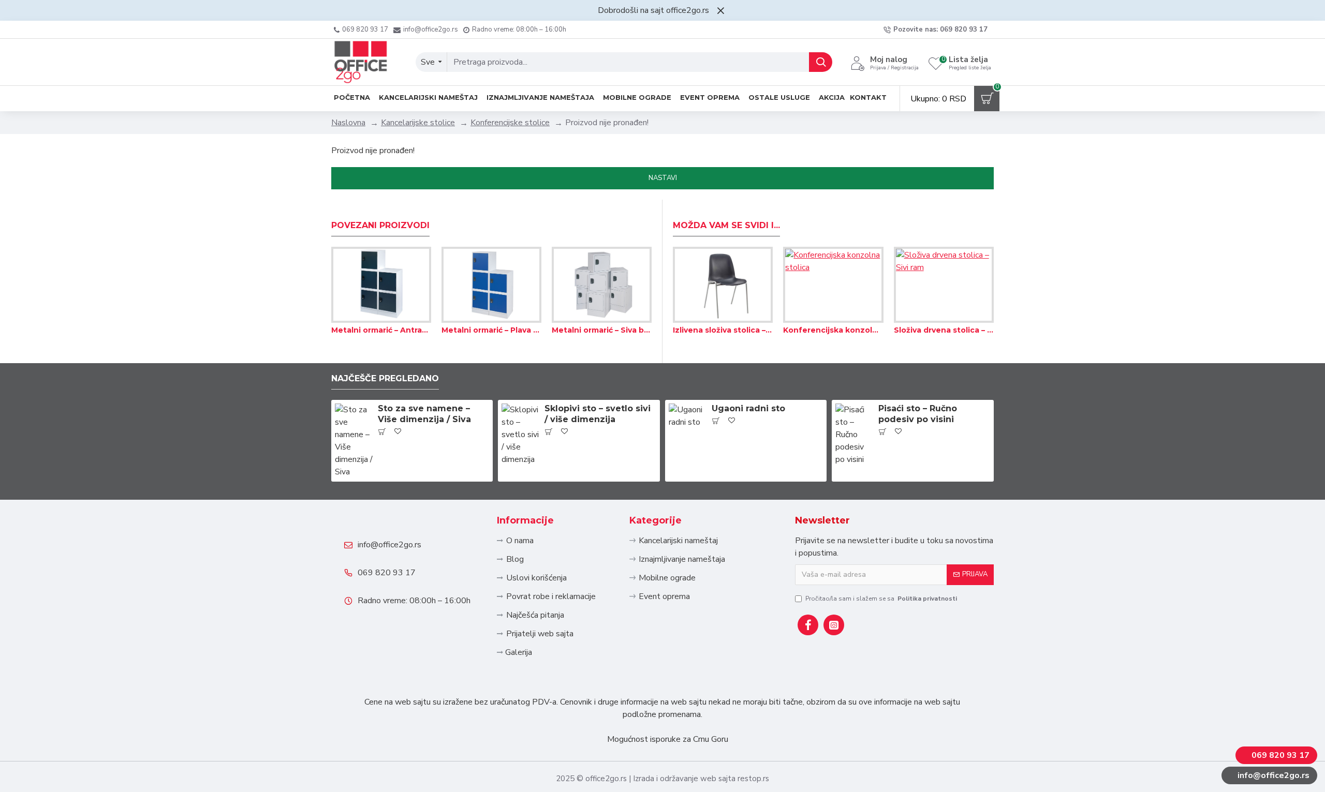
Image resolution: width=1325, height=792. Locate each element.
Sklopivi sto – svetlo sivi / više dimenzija (597, 414)
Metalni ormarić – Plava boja (491, 330)
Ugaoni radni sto (748, 408)
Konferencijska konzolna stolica (833, 330)
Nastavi (663, 178)
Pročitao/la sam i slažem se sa (881, 598)
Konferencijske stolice (510, 122)
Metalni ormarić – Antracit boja (381, 330)
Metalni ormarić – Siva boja (602, 330)
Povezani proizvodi (380, 225)
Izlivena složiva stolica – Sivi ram (723, 330)
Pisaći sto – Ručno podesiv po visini (917, 414)
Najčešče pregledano (385, 378)
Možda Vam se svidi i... (726, 225)
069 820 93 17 (387, 572)
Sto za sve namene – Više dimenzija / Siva (424, 414)
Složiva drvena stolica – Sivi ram (944, 330)
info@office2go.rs (389, 544)
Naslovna (348, 122)
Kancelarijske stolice (418, 122)
